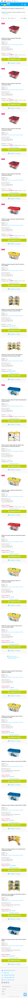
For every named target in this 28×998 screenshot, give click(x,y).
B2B (3, 991)
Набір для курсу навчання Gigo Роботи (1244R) (13, 761)
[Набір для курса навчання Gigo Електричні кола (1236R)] (14, 256)
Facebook (2, 982)
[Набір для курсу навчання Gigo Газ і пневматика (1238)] (14, 572)
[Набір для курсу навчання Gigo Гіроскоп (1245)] (14, 797)
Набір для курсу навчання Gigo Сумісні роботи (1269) (13, 940)
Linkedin (4, 982)
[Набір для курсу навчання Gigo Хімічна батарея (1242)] (14, 482)
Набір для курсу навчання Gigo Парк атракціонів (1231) (11, 39)
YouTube (8, 982)
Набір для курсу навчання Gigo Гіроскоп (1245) (13, 805)
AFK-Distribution (6, 986)
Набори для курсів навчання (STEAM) (15, 44)
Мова (3, 993)
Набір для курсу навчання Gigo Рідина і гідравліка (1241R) (11, 671)
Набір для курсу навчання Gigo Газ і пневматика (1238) (11, 581)
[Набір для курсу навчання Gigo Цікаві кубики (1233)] (14, 527)
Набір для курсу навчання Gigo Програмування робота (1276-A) (13, 400)
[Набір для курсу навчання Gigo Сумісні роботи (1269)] (14, 931)
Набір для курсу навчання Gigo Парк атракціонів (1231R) (11, 129)
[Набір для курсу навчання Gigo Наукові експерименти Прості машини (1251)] (14, 301)
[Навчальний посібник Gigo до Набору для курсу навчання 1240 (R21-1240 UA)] (14, 436)
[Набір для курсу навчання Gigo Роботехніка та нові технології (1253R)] (14, 886)
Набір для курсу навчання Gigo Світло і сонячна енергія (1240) (11, 626)
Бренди (4, 989)
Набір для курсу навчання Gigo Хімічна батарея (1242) (11, 491)
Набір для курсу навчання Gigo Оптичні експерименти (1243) (11, 717)
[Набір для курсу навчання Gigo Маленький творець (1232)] (14, 210)
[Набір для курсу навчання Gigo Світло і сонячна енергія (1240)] (14, 617)
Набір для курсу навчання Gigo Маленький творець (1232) (12, 219)
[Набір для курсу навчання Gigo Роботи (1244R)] (14, 753)
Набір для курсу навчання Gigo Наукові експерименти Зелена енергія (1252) (11, 355)
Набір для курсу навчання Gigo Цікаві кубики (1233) (13, 536)
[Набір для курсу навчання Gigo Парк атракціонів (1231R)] (14, 120)
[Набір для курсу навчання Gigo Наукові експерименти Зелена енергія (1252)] (14, 346)
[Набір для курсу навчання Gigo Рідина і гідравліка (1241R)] (14, 662)
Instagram (6, 982)
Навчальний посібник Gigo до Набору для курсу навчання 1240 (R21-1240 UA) (12, 445)
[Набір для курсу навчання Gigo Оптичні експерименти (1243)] (14, 708)
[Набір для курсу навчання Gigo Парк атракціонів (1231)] (14, 30)
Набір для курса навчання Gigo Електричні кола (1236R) (12, 265)
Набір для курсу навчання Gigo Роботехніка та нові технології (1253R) (13, 895)
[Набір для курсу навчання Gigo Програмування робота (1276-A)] (14, 391)
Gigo (6, 41)
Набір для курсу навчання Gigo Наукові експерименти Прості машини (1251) (11, 310)
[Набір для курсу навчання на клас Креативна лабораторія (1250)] (14, 840)
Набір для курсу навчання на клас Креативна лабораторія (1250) (13, 849)
